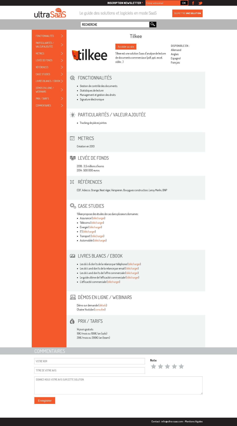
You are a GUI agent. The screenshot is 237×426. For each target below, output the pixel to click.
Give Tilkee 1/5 (153, 366)
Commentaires (43, 105)
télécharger (98, 218)
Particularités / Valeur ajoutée (45, 44)
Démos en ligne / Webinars (45, 89)
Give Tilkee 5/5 (181, 366)
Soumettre (187, 13)
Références (42, 67)
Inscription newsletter (125, 3)
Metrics (40, 53)
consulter (100, 309)
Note (153, 360)
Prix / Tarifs (42, 98)
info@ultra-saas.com (172, 421)
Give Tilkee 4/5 (174, 366)
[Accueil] (50, 13)
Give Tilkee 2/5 (160, 366)
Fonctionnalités (45, 35)
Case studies (43, 74)
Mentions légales (194, 421)
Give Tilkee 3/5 (167, 366)
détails (102, 305)
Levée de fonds (44, 60)
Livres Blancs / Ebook (48, 80)
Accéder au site (126, 46)
